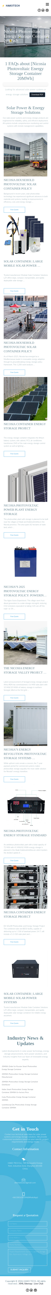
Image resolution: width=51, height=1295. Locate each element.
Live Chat (38, 1284)
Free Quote (14, 209)
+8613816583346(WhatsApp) (25, 1197)
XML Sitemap (25, 1284)
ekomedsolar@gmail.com (25, 1183)
